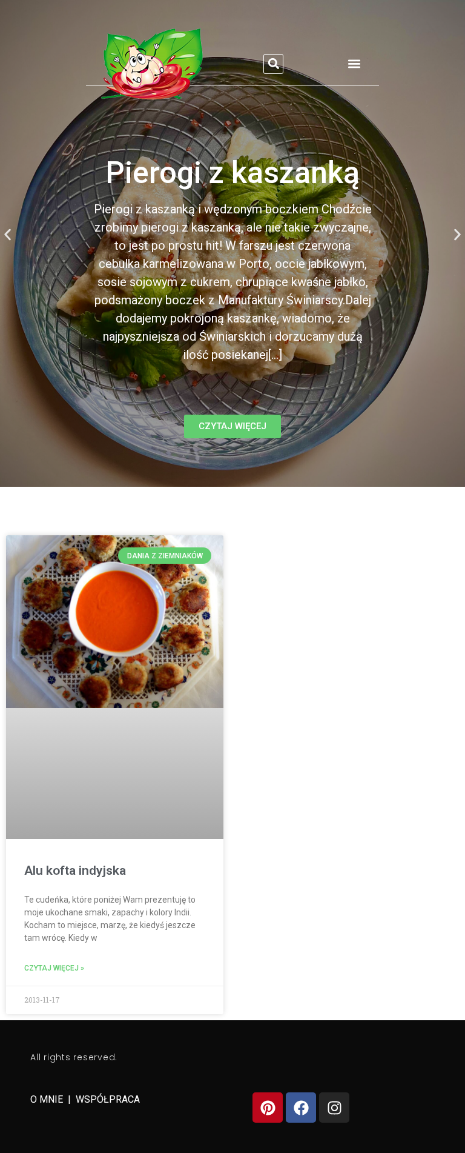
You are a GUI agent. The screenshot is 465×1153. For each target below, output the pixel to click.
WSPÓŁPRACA (108, 1099)
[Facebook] (301, 1107)
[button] (273, 64)
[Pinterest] (267, 1107)
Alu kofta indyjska (75, 870)
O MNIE (47, 1099)
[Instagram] (334, 1107)
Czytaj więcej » (54, 968)
